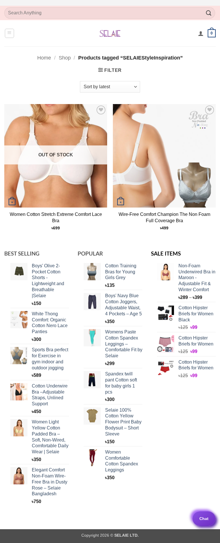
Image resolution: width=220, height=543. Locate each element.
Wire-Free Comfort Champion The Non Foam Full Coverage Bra (164, 217)
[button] (9, 33)
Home (44, 58)
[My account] (201, 33)
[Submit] (209, 12)
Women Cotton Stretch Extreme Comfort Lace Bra (56, 217)
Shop (65, 58)
